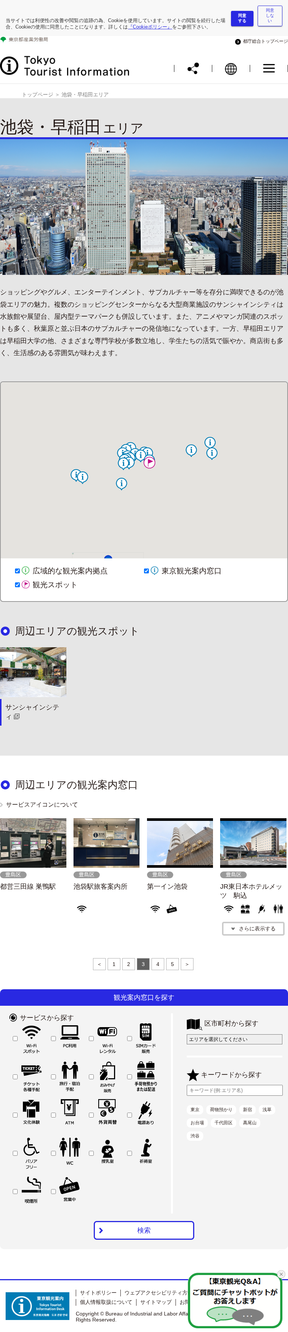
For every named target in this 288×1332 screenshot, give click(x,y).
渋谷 (195, 1135)
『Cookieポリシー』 (150, 27)
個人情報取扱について (106, 1302)
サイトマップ (156, 1302)
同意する (242, 18)
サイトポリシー (98, 1293)
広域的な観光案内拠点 (70, 571)
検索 (144, 1230)
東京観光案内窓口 (192, 571)
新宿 (247, 1109)
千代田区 (223, 1122)
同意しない (270, 15)
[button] (83, 478)
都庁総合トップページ (264, 41)
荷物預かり (221, 1109)
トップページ (37, 95)
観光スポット (55, 584)
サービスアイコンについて (42, 804)
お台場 (197, 1122)
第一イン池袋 (167, 886)
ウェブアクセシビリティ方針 (158, 1293)
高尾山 (249, 1122)
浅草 (267, 1109)
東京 (195, 1109)
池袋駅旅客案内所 (101, 886)
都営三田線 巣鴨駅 (28, 886)
